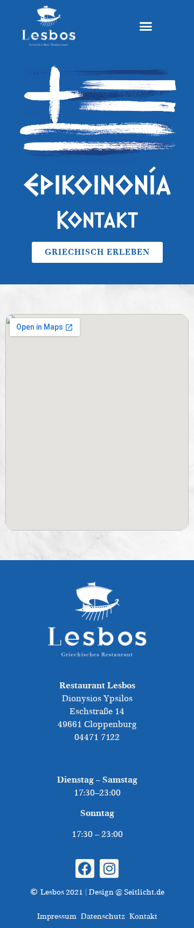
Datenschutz (103, 916)
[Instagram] (109, 868)
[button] (145, 26)
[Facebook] (84, 868)
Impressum (57, 916)
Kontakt (143, 916)
